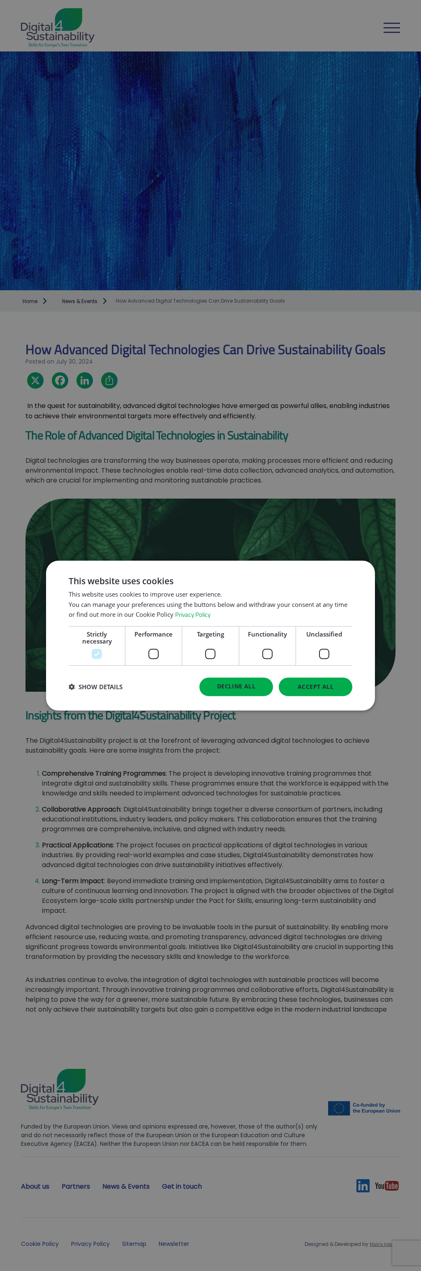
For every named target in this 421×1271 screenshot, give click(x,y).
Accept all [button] (315, 686)
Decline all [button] (236, 686)
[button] (96, 686)
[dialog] (210, 635)
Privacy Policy (192, 614)
